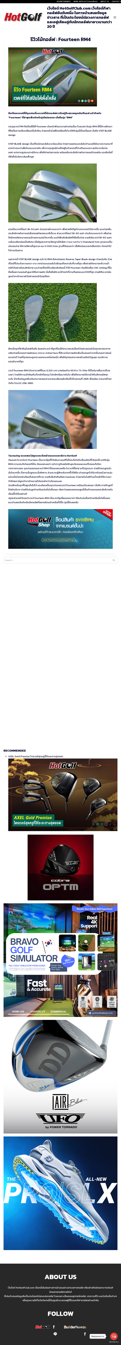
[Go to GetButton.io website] (114, 1342)
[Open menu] (114, 17)
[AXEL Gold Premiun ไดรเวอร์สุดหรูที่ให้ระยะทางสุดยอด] (62, 795)
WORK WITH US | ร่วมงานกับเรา (85, 1)
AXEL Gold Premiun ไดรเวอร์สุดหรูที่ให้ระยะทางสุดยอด (35, 756)
